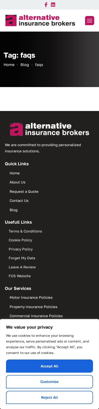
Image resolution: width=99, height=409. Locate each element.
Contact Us (19, 200)
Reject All (49, 397)
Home (15, 173)
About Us (17, 182)
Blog (14, 210)
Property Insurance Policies (33, 306)
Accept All (49, 366)
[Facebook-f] (45, 4)
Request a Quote (24, 191)
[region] (49, 364)
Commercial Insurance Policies (36, 316)
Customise (49, 381)
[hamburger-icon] (89, 20)
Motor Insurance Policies (31, 297)
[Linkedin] (53, 4)
